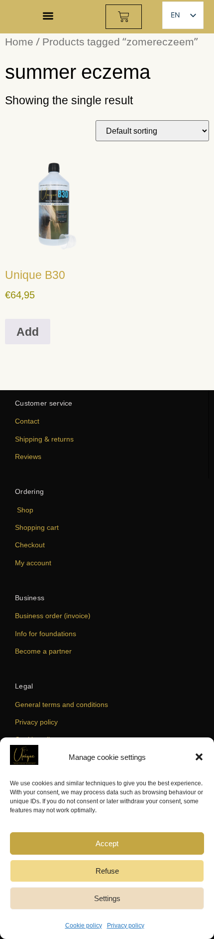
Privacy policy (125, 925)
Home (19, 41)
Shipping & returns (44, 439)
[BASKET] (124, 16)
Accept (107, 843)
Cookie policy (83, 925)
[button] (199, 757)
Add (27, 331)
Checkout (30, 544)
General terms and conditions (61, 704)
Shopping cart (37, 527)
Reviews (28, 456)
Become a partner (43, 651)
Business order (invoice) (52, 615)
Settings (107, 898)
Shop (25, 509)
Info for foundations (45, 633)
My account (33, 562)
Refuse (107, 871)
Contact (27, 421)
